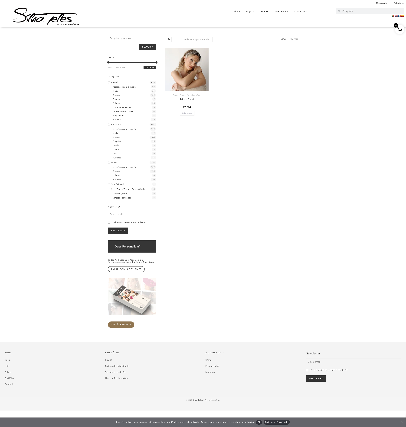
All (296, 39)
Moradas (210, 372)
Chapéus (117, 141)
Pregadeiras (118, 115)
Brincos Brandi (187, 99)
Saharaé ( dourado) (122, 197)
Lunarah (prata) (120, 193)
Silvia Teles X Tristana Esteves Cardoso (129, 189)
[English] (396, 15)
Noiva (198, 95)
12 (288, 39)
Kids (115, 153)
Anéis (115, 91)
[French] (399, 15)
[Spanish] (402, 15)
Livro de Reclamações (116, 378)
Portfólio (281, 11)
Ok (259, 422)
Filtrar (149, 67)
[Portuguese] (393, 15)
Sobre (264, 11)
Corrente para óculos (122, 107)
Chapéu (116, 99)
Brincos (176, 95)
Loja (249, 11)
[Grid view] (168, 39)
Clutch (116, 145)
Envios (108, 359)
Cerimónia (191, 95)
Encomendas (212, 366)
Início (236, 11)
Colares (116, 103)
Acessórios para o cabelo (124, 86)
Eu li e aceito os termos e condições (129, 222)
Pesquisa (147, 46)
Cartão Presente (121, 324)
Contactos (301, 11)
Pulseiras (117, 119)
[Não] (402, 422)
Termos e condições (115, 372)
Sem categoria (118, 184)
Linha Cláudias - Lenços (123, 111)
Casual (114, 82)
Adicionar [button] (187, 113)
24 (292, 39)
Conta (208, 359)
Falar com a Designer (126, 269)
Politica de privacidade (117, 366)
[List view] (175, 39)
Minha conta (381, 3)
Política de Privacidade (276, 422)
